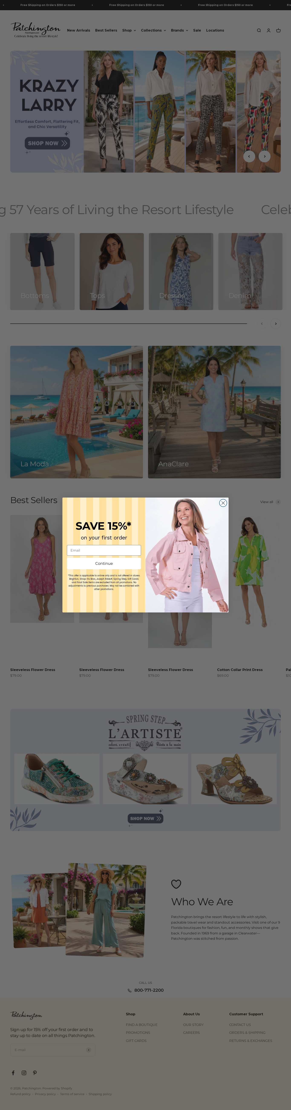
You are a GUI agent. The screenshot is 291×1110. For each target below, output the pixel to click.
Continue (104, 563)
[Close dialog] (223, 503)
